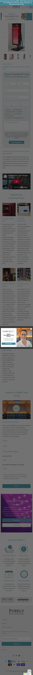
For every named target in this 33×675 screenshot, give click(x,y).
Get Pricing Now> (8, 343)
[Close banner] (31, 3)
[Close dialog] (31, 329)
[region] (16, 2)
